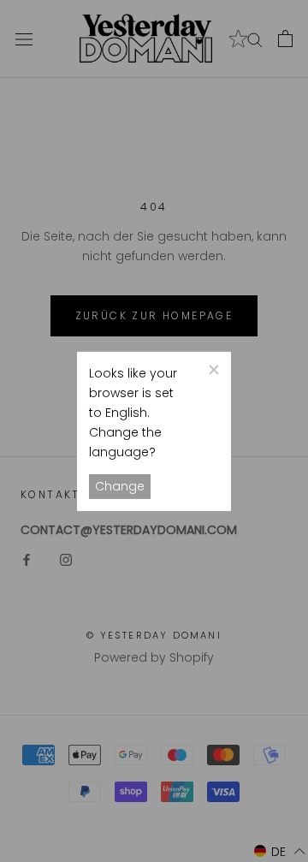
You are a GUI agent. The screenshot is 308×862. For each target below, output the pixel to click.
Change (120, 486)
